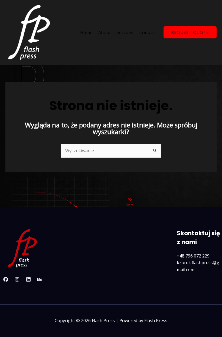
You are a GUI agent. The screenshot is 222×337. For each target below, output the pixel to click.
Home (86, 32)
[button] (190, 32)
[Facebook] (5, 279)
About (104, 32)
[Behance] (39, 279)
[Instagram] (17, 279)
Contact (147, 32)
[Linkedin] (28, 279)
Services (125, 32)
